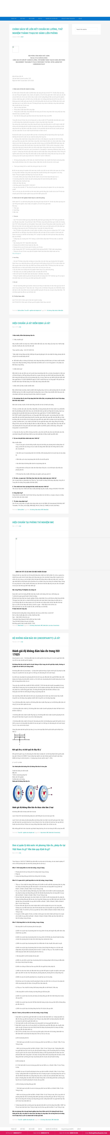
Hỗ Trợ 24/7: (14, 1133)
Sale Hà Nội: (41, 1133)
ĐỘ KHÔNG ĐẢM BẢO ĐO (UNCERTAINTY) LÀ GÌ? (36, 638)
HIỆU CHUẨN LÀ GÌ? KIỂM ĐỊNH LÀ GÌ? (31, 323)
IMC (42, 509)
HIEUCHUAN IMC (55, 8)
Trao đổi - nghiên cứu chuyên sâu (32, 310)
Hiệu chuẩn (20, 625)
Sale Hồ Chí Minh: (69, 1133)
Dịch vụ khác (21, 310)
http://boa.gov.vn (16, 253)
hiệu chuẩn (55, 310)
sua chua (50, 625)
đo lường (49, 310)
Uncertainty (56, 625)
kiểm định (60, 310)
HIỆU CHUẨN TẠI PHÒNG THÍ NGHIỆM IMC (33, 522)
